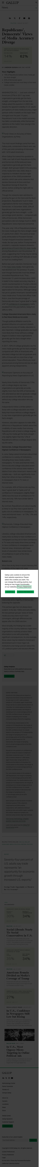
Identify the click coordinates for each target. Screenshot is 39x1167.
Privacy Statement (24, 587)
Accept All (10, 592)
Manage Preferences (25, 592)
